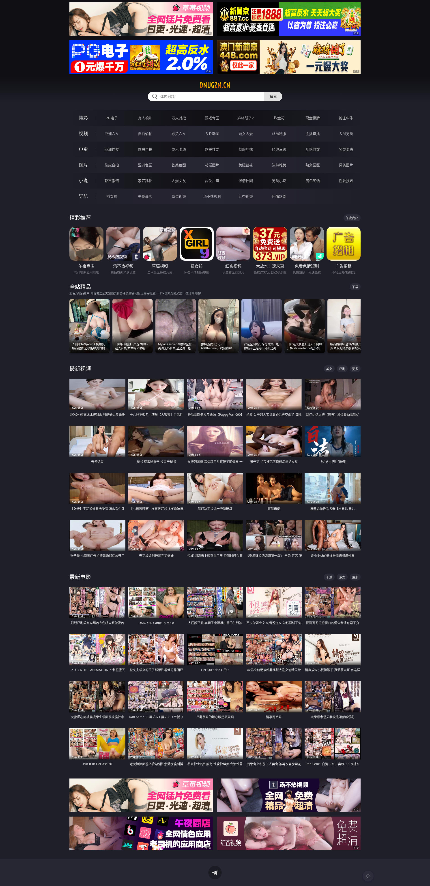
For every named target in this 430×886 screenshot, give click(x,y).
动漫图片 (212, 165)
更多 (355, 369)
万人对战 (179, 118)
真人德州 (145, 118)
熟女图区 (312, 165)
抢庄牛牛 (346, 118)
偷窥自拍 (112, 165)
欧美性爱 (212, 149)
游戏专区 (212, 118)
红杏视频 (246, 196)
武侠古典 (212, 180)
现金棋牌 (312, 118)
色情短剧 (279, 196)
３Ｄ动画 (212, 133)
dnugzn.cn (215, 85)
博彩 (83, 118)
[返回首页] (368, 876)
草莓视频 (179, 196)
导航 (83, 196)
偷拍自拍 (145, 149)
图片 (83, 165)
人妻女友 (179, 180)
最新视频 (80, 368)
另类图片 (346, 165)
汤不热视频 (212, 196)
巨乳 (342, 369)
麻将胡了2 (245, 118)
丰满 (329, 577)
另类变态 (346, 149)
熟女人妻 (246, 133)
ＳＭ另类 (346, 133)
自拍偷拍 (145, 133)
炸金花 (279, 118)
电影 (83, 149)
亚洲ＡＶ (112, 133)
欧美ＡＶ (179, 133)
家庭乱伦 (145, 180)
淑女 (342, 577)
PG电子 (112, 118)
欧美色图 (179, 165)
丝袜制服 (279, 133)
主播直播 (312, 133)
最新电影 (80, 577)
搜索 (273, 96)
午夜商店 (145, 196)
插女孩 (111, 196)
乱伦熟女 (312, 149)
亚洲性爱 (112, 149)
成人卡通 (179, 149)
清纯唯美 (279, 165)
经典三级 (279, 149)
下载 (355, 287)
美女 (329, 369)
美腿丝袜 (246, 165)
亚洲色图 (145, 165)
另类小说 (279, 180)
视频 (83, 134)
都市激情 (112, 180)
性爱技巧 (346, 180)
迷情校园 (246, 180)
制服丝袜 (246, 149)
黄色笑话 (312, 180)
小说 (83, 181)
